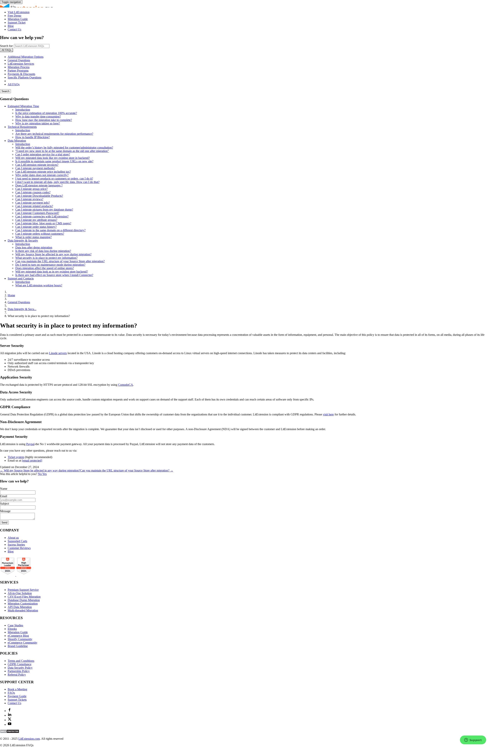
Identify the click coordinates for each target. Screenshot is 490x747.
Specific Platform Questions (24, 77)
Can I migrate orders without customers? (39, 233)
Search (5, 91)
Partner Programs (18, 70)
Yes (44, 474)
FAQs (11, 692)
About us (13, 537)
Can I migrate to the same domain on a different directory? (50, 230)
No (40, 474)
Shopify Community (20, 639)
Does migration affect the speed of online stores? (44, 268)
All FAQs (14, 84)
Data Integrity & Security (23, 240)
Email (3, 496)
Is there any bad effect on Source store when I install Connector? (54, 275)
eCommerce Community (22, 642)
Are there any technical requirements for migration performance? (54, 133)
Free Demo (14, 15)
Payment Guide (17, 696)
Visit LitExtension (18, 12)
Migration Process (18, 67)
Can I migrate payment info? (32, 202)
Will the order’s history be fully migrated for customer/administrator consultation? (64, 147)
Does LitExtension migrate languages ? (39, 185)
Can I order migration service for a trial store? (42, 154)
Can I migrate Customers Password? (37, 213)
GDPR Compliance (19, 664)
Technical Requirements (22, 126)
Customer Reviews (19, 548)
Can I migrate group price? (31, 188)
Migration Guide (18, 19)
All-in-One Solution (20, 593)
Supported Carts (17, 541)
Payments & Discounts (21, 74)
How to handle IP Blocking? (32, 137)
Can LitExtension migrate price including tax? (43, 171)
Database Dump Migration (24, 600)
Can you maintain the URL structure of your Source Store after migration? (60, 261)
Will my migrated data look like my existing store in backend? (52, 157)
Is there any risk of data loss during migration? (43, 251)
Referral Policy (17, 674)
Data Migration (17, 140)
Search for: (6, 45)
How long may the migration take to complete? (43, 120)
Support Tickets (17, 699)
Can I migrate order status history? (36, 226)
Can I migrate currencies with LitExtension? (42, 216)
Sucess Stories (16, 544)
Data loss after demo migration (33, 247)
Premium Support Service (23, 589)
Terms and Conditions (21, 660)
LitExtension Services (21, 63)
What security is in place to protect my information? (46, 257)
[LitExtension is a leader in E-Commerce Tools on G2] (8, 575)
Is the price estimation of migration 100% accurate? (46, 113)
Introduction (22, 109)
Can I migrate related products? (34, 206)
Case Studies (15, 625)
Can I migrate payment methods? (35, 168)
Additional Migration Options (25, 56)
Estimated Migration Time (23, 106)
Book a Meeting (17, 689)
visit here (328, 414)
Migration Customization (23, 603)
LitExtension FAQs (245, 5)
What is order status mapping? (33, 237)
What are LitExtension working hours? (38, 285)
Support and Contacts (21, 278)
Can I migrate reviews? (29, 199)
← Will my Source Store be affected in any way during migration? (40, 470)
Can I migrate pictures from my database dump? (44, 209)
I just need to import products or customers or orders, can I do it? (54, 178)
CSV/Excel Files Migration (24, 596)
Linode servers (58, 353)
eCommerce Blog (18, 635)
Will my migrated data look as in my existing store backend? (51, 271)
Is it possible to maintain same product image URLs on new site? (54, 161)
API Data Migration (20, 607)
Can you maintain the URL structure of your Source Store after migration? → (126, 470)
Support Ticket (16, 22)
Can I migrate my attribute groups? (36, 219)
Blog (11, 26)
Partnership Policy (19, 671)
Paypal (30, 444)
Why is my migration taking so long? (37, 123)
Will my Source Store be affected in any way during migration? (53, 254)
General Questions (19, 60)
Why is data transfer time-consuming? (38, 116)
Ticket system (16, 457)
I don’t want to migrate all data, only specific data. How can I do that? (57, 182)
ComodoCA (125, 384)
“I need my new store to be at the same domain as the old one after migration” (62, 151)
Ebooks (12, 628)
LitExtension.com (29, 738)
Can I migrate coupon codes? (33, 192)
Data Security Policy (20, 667)
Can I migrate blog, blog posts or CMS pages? (43, 223)
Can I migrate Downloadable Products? (39, 195)
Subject (4, 503)
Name (3, 488)
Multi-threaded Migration (23, 610)
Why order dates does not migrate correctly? (42, 175)
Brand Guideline (18, 646)
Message (5, 511)
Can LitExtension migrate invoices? (36, 164)
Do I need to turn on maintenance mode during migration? (50, 264)
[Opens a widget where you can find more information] (473, 740)
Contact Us (14, 29)
